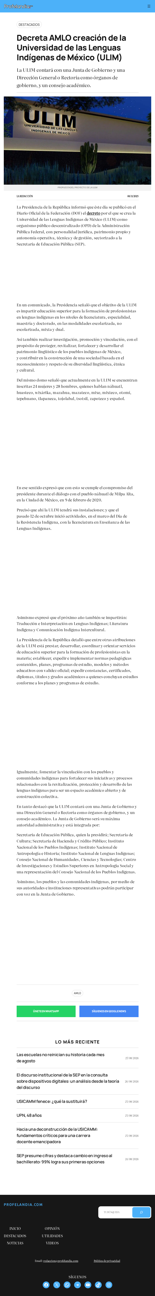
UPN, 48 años (29, 1115)
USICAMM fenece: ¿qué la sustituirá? (52, 1101)
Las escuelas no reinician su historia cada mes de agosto (61, 1058)
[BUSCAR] (141, 1212)
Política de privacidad (107, 1261)
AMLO (77, 993)
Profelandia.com (23, 1204)
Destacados (29, 24)
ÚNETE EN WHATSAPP (46, 1011)
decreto (93, 213)
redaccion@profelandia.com (60, 1261)
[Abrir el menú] (149, 6)
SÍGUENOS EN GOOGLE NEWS (109, 1011)
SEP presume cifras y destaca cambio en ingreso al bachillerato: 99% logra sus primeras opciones (64, 1159)
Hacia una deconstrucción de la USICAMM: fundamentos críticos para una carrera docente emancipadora (57, 1135)
